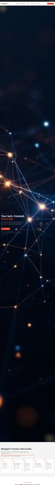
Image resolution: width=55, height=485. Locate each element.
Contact (38, 3)
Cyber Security (23, 3)
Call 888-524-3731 (6, 228)
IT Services (17, 3)
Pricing (28, 3)
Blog (35, 3)
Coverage (31, 3)
